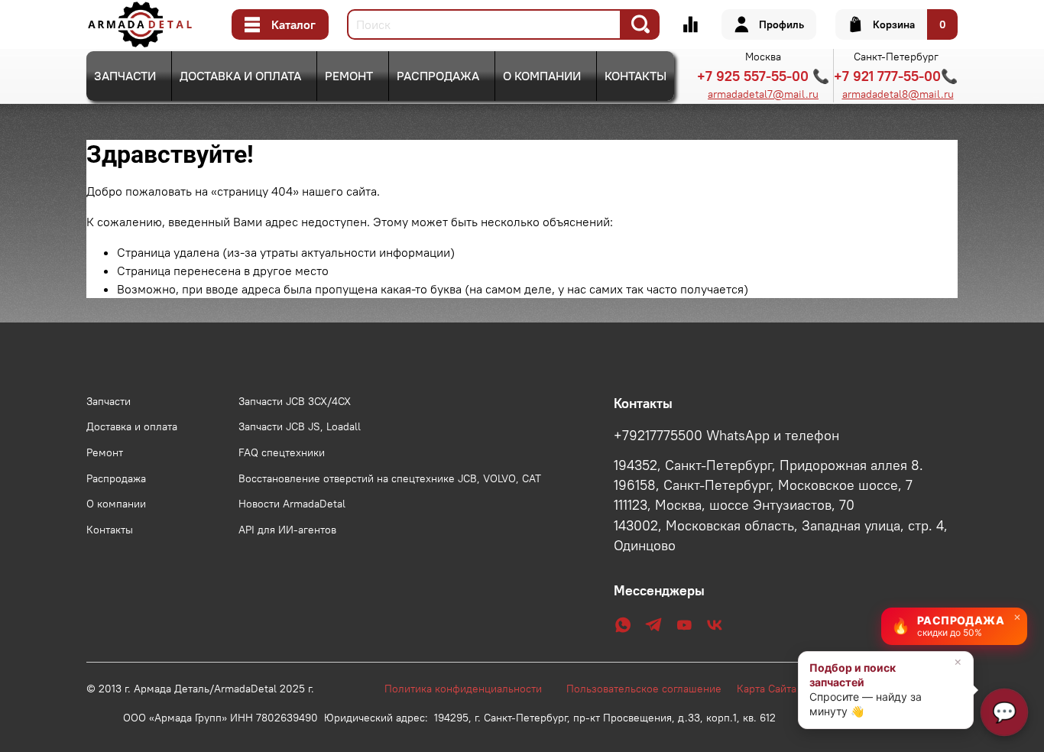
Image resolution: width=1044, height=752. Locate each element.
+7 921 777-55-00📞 (896, 76)
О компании (542, 75)
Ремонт (349, 75)
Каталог (293, 24)
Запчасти (125, 75)
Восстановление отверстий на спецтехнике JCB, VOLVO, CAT (389, 478)
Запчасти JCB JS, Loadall (299, 426)
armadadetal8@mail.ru (898, 94)
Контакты (635, 75)
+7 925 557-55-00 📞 (763, 76)
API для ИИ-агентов (287, 529)
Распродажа (438, 75)
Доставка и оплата (240, 75)
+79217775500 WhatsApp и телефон (726, 435)
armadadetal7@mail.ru (763, 94)
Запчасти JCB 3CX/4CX (294, 401)
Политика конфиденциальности (470, 688)
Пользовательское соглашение (651, 688)
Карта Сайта (766, 688)
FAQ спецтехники (281, 452)
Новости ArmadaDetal (291, 504)
